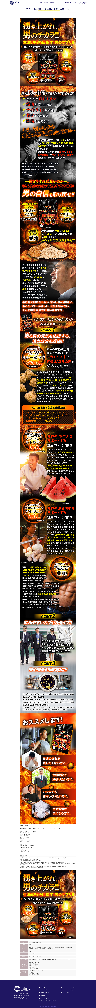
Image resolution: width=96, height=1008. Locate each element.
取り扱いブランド (45, 992)
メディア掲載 (44, 990)
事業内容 (52, 2)
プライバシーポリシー (45, 998)
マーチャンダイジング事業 (69, 987)
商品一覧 (43, 987)
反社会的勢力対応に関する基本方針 (48, 1000)
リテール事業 (66, 992)
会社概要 (46, 2)
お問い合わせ (59, 2)
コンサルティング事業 (68, 990)
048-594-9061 (83, 2)
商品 (41, 2)
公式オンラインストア (71, 2)
